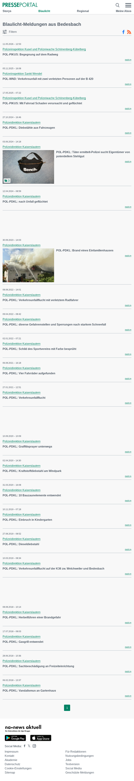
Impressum (11, 751)
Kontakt (9, 755)
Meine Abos (123, 11)
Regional (83, 11)
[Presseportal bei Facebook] (23, 746)
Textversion (72, 764)
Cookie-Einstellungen (18, 768)
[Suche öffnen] (118, 5)
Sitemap (10, 772)
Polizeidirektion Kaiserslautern (21, 122)
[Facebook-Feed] (123, 32)
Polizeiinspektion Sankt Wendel (22, 73)
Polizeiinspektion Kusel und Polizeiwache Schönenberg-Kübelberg (44, 49)
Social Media (73, 768)
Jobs (68, 760)
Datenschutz (12, 764)
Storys (7, 11)
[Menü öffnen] (128, 5)
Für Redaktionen (75, 751)
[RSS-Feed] (129, 32)
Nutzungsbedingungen (79, 755)
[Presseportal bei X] (28, 746)
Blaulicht (44, 11)
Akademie (11, 760)
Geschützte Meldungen (79, 772)
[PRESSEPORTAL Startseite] (20, 5)
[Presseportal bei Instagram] (33, 745)
